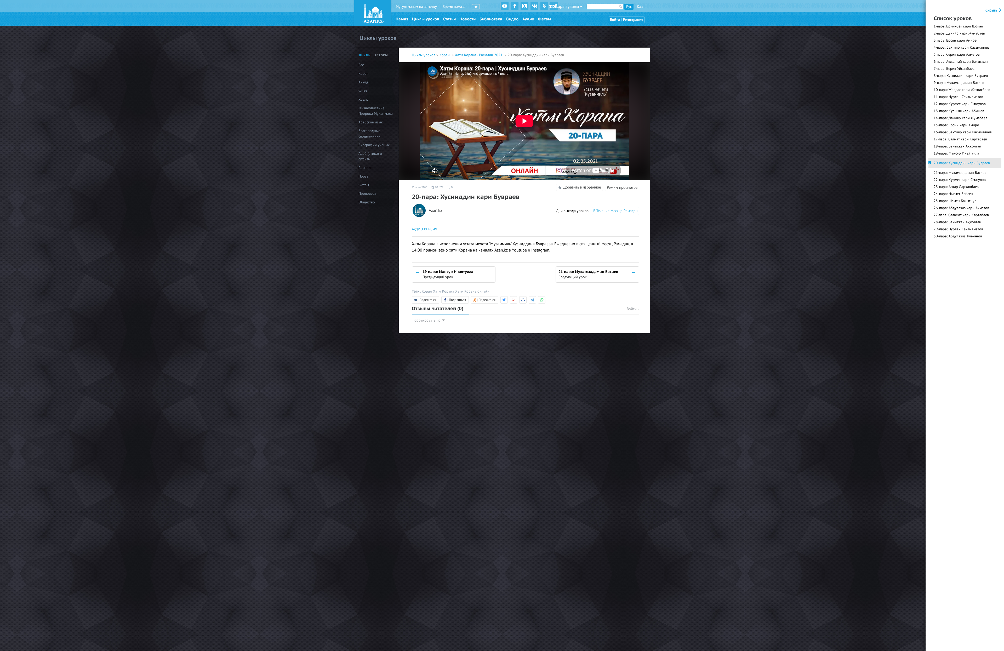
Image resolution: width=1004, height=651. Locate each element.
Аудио (528, 19)
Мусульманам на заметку (416, 6)
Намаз (402, 19)
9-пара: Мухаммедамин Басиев (959, 83)
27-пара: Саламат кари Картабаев (961, 215)
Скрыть (991, 10)
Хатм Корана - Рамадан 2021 (479, 55)
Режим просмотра (622, 187)
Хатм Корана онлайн (472, 291)
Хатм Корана (444, 291)
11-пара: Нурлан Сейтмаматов (958, 97)
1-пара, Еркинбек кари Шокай (958, 26)
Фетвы (544, 19)
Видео (512, 19)
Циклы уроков (425, 19)
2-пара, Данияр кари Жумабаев (959, 33)
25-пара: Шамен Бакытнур (955, 201)
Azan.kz (435, 210)
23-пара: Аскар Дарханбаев (956, 187)
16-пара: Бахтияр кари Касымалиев (963, 132)
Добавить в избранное (582, 187)
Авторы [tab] (381, 55)
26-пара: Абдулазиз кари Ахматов (961, 208)
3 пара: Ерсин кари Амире (955, 40)
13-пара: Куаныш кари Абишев (959, 111)
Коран (445, 55)
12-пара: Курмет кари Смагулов (960, 104)
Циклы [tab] (365, 55)
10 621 (438, 187)
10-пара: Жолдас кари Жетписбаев (962, 90)
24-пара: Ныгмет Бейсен (953, 194)
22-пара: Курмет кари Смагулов (960, 180)
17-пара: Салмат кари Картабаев (960, 139)
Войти (615, 20)
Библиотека (491, 19)
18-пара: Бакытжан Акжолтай (957, 146)
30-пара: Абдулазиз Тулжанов (958, 236)
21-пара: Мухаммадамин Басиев (960, 172)
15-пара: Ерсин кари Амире (956, 125)
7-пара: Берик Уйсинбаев (954, 68)
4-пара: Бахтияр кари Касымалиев (962, 47)
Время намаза (454, 6)
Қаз (640, 6)
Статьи (449, 19)
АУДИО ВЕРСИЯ (424, 229)
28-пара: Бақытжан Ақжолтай (957, 222)
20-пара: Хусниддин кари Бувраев (962, 163)
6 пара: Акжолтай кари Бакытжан (961, 61)
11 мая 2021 (420, 187)
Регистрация (633, 20)
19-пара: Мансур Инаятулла (956, 153)
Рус (629, 6)
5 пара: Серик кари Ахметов (957, 54)
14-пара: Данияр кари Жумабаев (960, 118)
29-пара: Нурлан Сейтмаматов (958, 229)
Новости (467, 19)
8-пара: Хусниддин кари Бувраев (961, 75)
